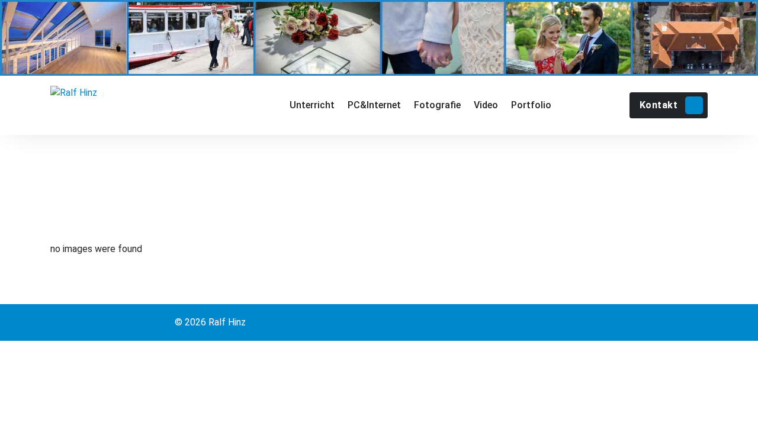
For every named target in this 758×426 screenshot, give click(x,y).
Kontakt (659, 105)
